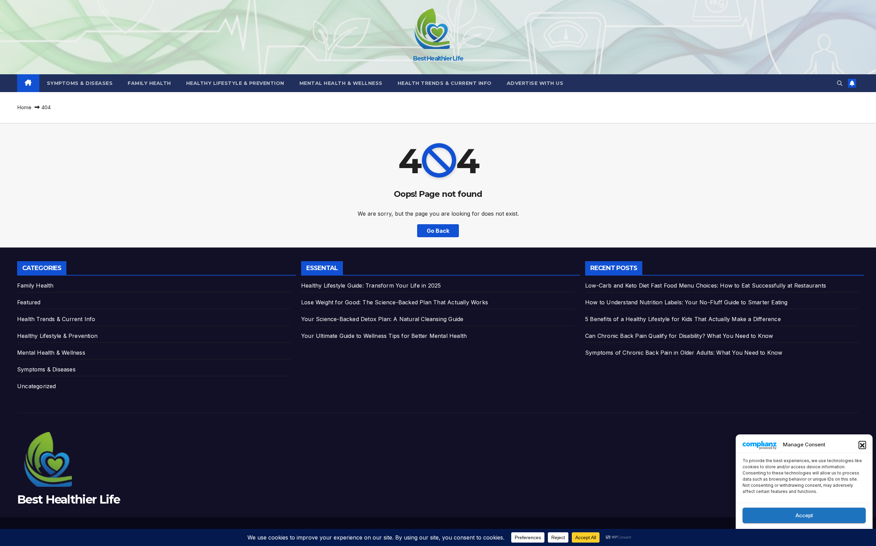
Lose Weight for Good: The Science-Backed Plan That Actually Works (394, 302)
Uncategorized (36, 386)
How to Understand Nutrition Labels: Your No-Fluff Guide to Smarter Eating (686, 302)
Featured (29, 302)
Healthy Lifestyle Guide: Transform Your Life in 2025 (371, 285)
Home (24, 107)
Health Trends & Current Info (445, 83)
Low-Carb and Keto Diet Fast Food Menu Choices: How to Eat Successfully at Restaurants (705, 285)
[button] (862, 444)
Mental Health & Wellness (341, 83)
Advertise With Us (535, 83)
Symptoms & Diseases (80, 83)
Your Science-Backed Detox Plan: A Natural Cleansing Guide (382, 319)
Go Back (438, 230)
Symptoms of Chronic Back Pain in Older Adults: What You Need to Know (684, 352)
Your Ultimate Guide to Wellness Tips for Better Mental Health (384, 335)
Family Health (149, 83)
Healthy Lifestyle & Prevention (235, 83)
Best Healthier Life (438, 58)
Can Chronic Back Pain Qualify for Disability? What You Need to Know (679, 335)
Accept (804, 515)
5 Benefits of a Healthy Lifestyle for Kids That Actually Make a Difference (683, 319)
